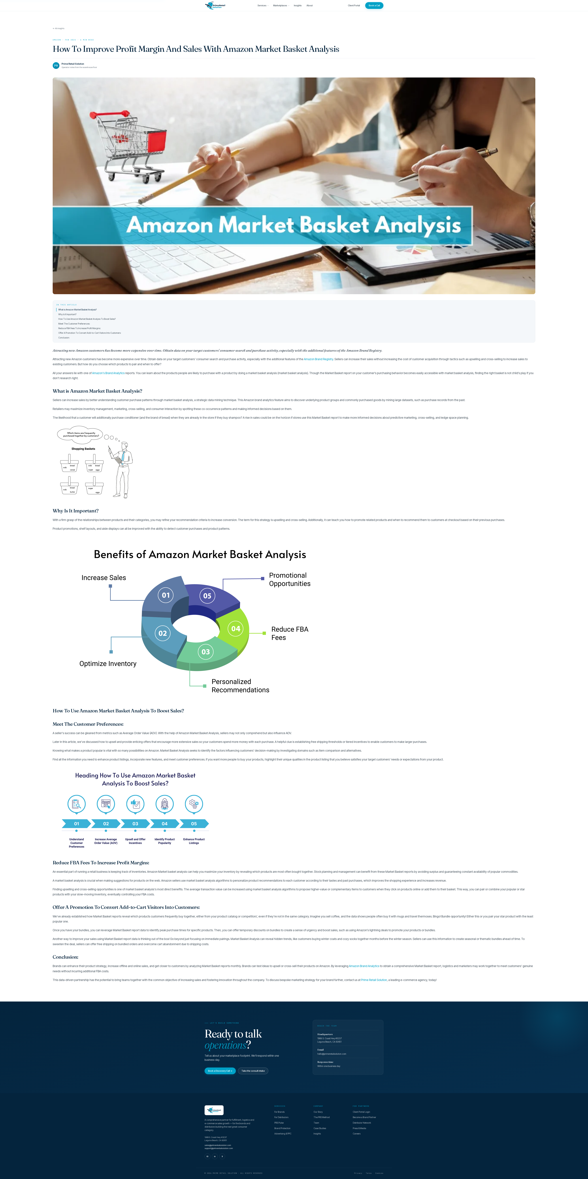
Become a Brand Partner (364, 1117)
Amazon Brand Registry (318, 359)
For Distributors (281, 1117)
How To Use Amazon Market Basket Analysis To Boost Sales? (87, 319)
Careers (356, 1133)
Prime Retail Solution (374, 980)
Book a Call (374, 5)
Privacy (358, 1173)
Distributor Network (362, 1122)
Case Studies (320, 1128)
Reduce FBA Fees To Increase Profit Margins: (79, 328)
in (215, 1156)
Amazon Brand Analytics (364, 966)
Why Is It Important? (67, 314)
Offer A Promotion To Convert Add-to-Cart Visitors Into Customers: (89, 333)
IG (207, 1156)
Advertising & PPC (282, 1133)
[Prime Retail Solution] (215, 5)
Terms (369, 1173)
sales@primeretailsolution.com (218, 1145)
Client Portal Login (361, 1112)
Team (316, 1122)
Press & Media (359, 1128)
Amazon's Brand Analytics (108, 373)
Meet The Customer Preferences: (74, 323)
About (310, 5)
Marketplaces (280, 5)
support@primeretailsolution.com (219, 1148)
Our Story (318, 1112)
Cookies (379, 1173)
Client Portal (354, 5)
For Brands (279, 1112)
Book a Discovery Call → (220, 1071)
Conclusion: (64, 337)
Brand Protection (282, 1128)
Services (262, 5)
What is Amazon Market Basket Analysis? (77, 309)
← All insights (58, 28)
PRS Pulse (279, 1122)
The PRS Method (322, 1117)
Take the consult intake (253, 1071)
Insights (298, 5)
